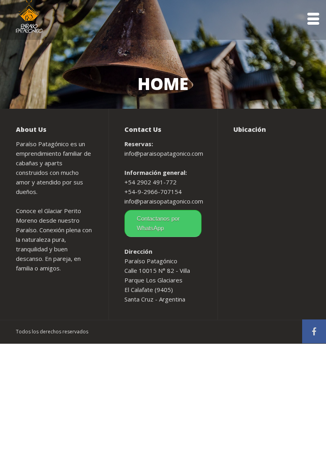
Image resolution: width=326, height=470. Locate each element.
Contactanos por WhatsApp (158, 223)
